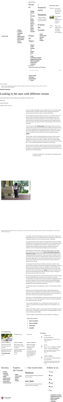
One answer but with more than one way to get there (6, 346)
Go (59, 70)
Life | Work (29, 381)
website (27, 133)
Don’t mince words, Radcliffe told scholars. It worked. (58, 19)
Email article (32, 325)
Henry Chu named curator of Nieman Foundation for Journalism (58, 29)
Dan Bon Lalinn (40, 126)
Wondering (42, 15)
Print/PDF (31, 327)
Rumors (45, 270)
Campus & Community (5, 89)
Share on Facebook (33, 320)
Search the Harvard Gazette (37, 67)
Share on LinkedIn (33, 323)
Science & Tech (47, 335)
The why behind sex (48, 337)
